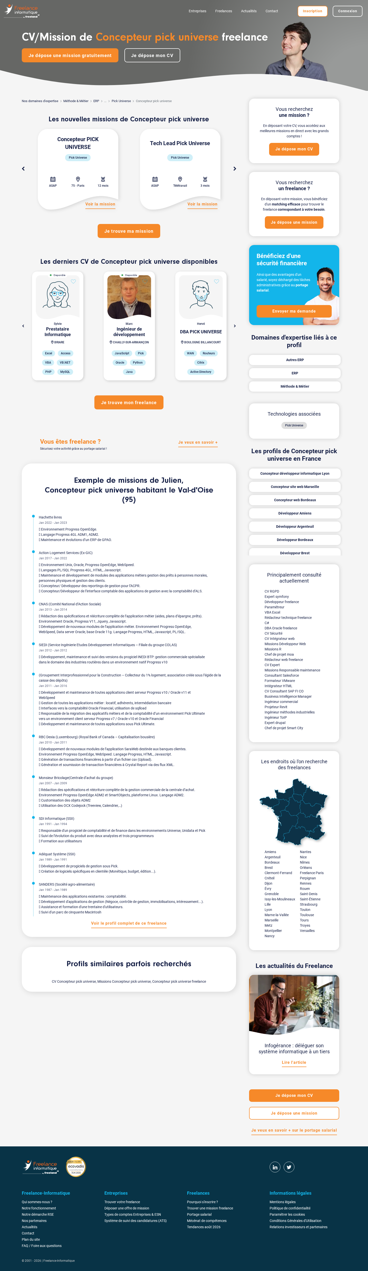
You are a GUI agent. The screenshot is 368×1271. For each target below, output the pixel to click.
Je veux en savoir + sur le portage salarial (294, 1130)
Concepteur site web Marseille (295, 487)
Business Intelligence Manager (288, 696)
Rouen (305, 889)
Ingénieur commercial (281, 702)
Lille (268, 904)
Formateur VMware (280, 681)
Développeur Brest (295, 553)
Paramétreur (274, 607)
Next (234, 168)
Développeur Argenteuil (295, 527)
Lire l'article (294, 1062)
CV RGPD (272, 591)
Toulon (305, 910)
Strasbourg (308, 904)
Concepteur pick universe (89, 490)
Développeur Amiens (294, 513)
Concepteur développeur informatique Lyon (294, 473)
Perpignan (308, 878)
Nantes (305, 852)
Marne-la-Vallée (277, 915)
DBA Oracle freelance (281, 628)
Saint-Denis (308, 894)
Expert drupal (275, 723)
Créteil (269, 878)
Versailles (307, 931)
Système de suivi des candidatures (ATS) (135, 1221)
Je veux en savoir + (198, 442)
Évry (268, 889)
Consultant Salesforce (282, 675)
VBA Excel (272, 612)
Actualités (249, 11)
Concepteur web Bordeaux (295, 500)
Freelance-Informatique (59, 1260)
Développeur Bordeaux (295, 540)
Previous (23, 168)
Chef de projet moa (279, 654)
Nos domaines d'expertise (40, 101)
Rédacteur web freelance (284, 660)
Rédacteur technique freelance (288, 618)
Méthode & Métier (75, 101)
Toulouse (307, 915)
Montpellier (273, 931)
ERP (96, 101)
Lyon (268, 910)
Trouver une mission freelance (210, 1208)
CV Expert (272, 665)
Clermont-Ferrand (278, 873)
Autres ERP (295, 360)
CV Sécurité (273, 633)
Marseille (271, 920)
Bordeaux (272, 862)
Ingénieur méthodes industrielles (290, 712)
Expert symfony (277, 597)
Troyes (305, 925)
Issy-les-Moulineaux (280, 899)
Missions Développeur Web (285, 644)
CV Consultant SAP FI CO (284, 691)
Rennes (305, 883)
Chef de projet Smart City (284, 728)
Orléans (306, 868)
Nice (303, 857)
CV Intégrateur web (280, 639)
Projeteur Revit (276, 707)
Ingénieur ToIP (276, 717)
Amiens (270, 852)
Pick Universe (121, 101)
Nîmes (305, 862)
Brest (269, 868)
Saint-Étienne (310, 899)
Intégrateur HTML (278, 686)
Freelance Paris (312, 873)
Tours (304, 920)
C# (267, 623)
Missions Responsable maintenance (292, 670)
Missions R (273, 649)
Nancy (270, 936)
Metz (268, 925)
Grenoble (272, 894)
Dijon (268, 883)
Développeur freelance (282, 602)
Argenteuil (272, 857)
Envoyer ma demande (294, 311)
